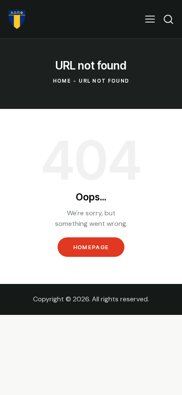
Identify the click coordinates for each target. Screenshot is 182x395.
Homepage (91, 247)
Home (62, 81)
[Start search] (168, 19)
